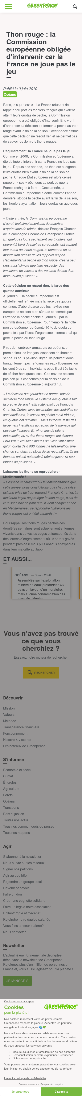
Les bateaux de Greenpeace (24, 745)
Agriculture (11, 788)
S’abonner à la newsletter (22, 856)
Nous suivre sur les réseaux (24, 862)
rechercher (44, 673)
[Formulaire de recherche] (75, 6)
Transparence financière (21, 727)
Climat (8, 776)
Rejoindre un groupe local (22, 881)
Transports (11, 807)
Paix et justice (13, 813)
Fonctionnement (15, 733)
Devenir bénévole (16, 887)
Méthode (9, 720)
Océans (9, 801)
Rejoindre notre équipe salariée (26, 919)
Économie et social (17, 769)
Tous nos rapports (16, 832)
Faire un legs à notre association (27, 906)
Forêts (8, 794)
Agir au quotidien (16, 875)
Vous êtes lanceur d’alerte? (23, 925)
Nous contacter (14, 931)
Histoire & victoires (17, 739)
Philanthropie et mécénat (21, 913)
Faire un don (12, 894)
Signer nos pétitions (18, 869)
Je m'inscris (18, 980)
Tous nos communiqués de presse (28, 826)
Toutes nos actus (15, 820)
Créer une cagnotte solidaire (24, 900)
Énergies (10, 782)
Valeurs (9, 714)
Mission (9, 708)
